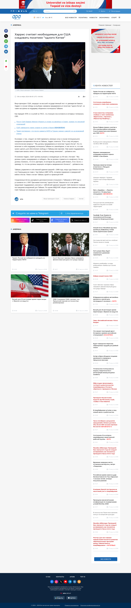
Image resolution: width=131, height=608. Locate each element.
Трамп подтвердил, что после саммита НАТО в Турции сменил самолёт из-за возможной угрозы (50, 132)
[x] (61, 582)
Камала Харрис (69, 198)
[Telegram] (21, 11)
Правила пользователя (72, 605)
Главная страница (105, 25)
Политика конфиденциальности (90, 605)
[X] (16, 11)
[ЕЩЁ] (118, 17)
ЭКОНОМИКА (104, 17)
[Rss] (26, 11)
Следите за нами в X (80, 220)
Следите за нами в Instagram (21, 220)
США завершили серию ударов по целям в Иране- (40, 128)
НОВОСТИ (93, 17)
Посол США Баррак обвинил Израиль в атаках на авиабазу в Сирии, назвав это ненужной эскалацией (50, 123)
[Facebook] (11, 11)
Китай (81, 198)
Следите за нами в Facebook (61, 220)
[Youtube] (19, 11)
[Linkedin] (23, 11)
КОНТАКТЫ (60, 577)
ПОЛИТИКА (83, 17)
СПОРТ (114, 17)
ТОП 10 (82, 577)
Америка (116, 25)
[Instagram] (13, 11)
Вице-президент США (51, 198)
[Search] (74, 11)
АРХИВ (72, 577)
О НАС (48, 577)
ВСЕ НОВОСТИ (71, 17)
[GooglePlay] (59, 598)
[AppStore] (71, 598)
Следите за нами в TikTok (41, 220)
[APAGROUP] (65, 593)
